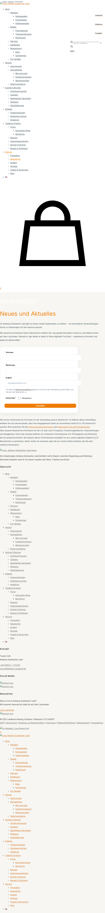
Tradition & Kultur (13, 588)
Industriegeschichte (19, 606)
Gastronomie (16, 531)
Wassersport (16, 513)
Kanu (17, 517)
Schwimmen (20, 520)
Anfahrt (13, 627)
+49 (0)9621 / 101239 (10, 665)
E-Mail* (9, 378)
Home (4, 2)
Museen (13, 602)
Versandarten (97, 723)
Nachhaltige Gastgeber (20, 563)
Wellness (14, 567)
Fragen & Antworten (19, 634)
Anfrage (13, 631)
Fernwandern (21, 484)
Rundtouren (20, 502)
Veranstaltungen (17, 577)
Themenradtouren (23, 499)
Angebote (14, 584)
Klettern (14, 506)
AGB (2, 723)
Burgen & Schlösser (19, 613)
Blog (12, 638)
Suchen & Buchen (13, 552)
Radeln (13, 492)
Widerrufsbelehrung (66, 723)
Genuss (8, 527)
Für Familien (15, 524)
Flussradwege (21, 495)
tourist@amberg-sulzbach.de (13, 669)
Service (11, 2)
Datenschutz (11, 723)
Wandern (14, 477)
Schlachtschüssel (23, 542)
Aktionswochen (22, 545)
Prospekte (15, 620)
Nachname (10, 365)
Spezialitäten (16, 534)
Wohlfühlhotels (17, 570)
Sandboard (15, 509)
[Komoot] (52, 683)
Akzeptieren (27, 398)
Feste (13, 592)
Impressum (51, 723)
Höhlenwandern (22, 488)
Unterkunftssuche (18, 556)
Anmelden (40, 406)
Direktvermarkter (18, 549)
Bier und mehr (21, 538)
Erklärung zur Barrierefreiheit (31, 723)
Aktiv (7, 474)
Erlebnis (8, 574)
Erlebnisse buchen (18, 581)
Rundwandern (21, 481)
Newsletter (15, 624)
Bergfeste (20, 599)
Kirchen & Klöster (18, 609)
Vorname (9, 352)
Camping (14, 559)
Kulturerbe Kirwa (22, 595)
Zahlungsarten (83, 723)
